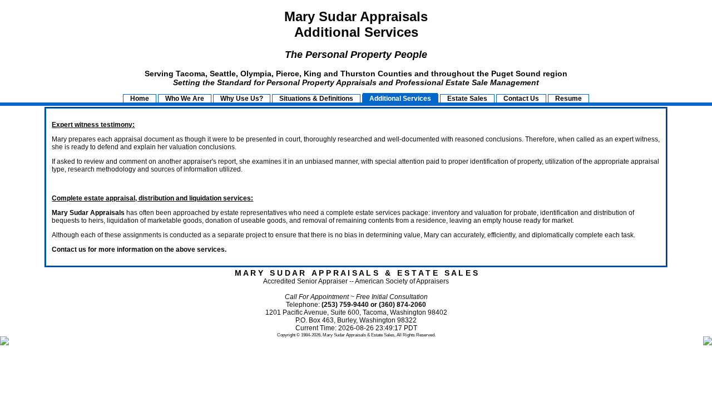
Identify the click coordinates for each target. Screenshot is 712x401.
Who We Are (184, 98)
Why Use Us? (241, 98)
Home (139, 98)
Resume (568, 98)
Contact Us (521, 98)
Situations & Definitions (316, 98)
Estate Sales (467, 98)
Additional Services (400, 98)
